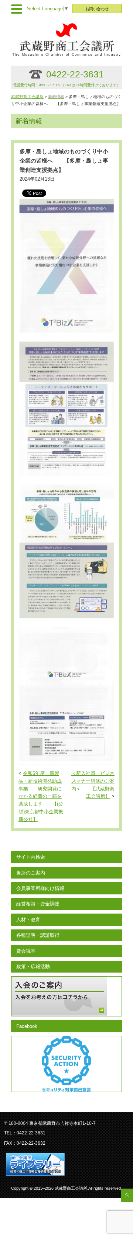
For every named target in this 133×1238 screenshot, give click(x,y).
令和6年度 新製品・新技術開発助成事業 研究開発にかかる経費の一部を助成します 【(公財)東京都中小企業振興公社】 (40, 796)
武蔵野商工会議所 (27, 96)
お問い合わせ (97, 9)
